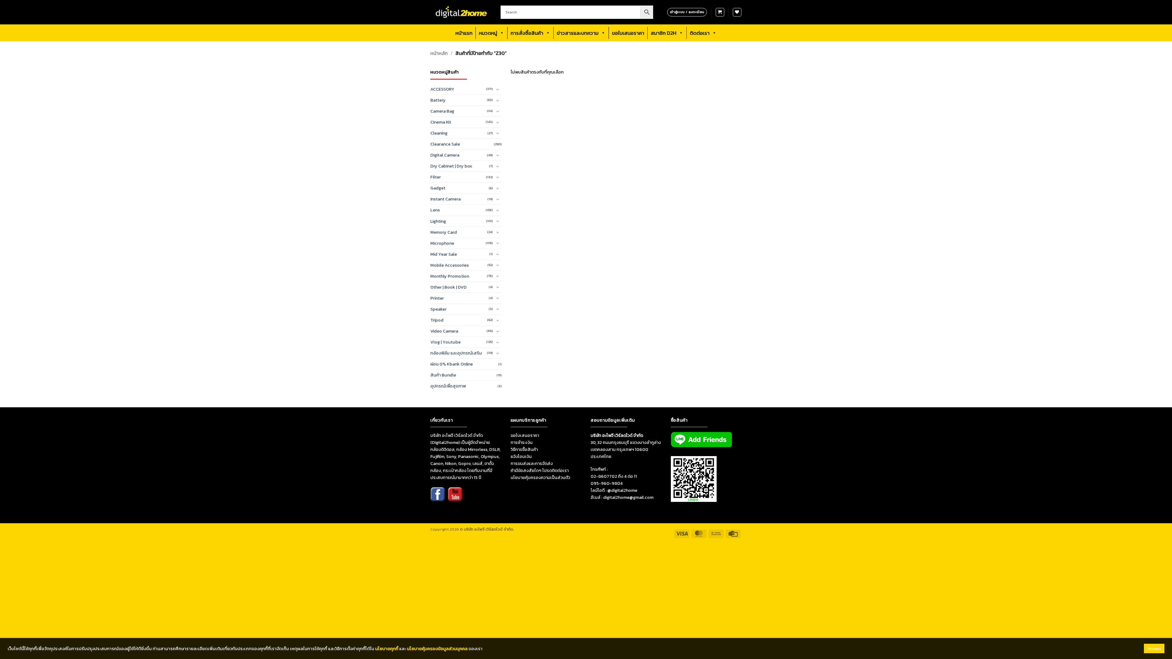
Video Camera (444, 331)
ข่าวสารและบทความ (578, 33)
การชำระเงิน (522, 442)
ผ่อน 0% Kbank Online (451, 364)
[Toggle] (497, 89)
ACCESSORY (442, 89)
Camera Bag (442, 111)
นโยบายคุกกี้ (386, 648)
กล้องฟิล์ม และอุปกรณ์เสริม (456, 353)
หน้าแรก (463, 33)
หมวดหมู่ (488, 33)
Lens (435, 210)
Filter (435, 177)
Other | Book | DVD (448, 287)
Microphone (442, 243)
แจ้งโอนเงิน (521, 456)
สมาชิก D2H (663, 33)
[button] (720, 12)
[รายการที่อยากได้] (737, 12)
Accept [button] (1154, 648)
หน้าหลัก (439, 53)
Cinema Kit (440, 122)
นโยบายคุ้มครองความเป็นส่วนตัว (540, 477)
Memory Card (443, 232)
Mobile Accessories (449, 265)
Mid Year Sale (443, 254)
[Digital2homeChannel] (455, 498)
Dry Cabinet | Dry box (451, 166)
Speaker (438, 309)
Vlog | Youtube (445, 342)
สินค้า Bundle (443, 375)
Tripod (436, 320)
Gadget (437, 188)
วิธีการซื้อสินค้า (524, 449)
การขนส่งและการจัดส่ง (532, 463)
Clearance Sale (445, 144)
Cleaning (438, 133)
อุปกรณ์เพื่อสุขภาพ (448, 386)
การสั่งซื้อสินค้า (527, 33)
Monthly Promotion (449, 276)
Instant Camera (445, 199)
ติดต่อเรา (700, 33)
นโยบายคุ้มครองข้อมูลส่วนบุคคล (437, 648)
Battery (438, 100)
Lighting (438, 221)
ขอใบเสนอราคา (628, 33)
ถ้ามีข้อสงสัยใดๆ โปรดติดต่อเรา (540, 470)
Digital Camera (444, 155)
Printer (437, 298)
